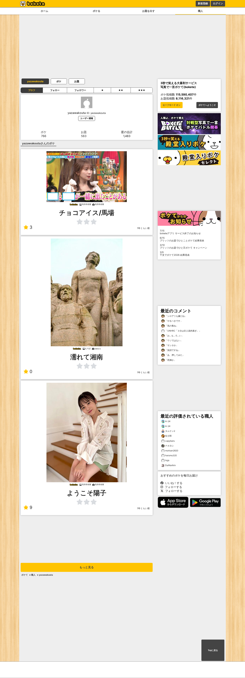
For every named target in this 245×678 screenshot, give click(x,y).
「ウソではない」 (173, 340)
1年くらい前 (143, 228)
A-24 (167, 421)
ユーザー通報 (86, 118)
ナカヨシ (169, 445)
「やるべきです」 (173, 321)
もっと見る (86, 567)
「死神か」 (170, 360)
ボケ (58, 81)
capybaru (170, 440)
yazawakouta (35, 81)
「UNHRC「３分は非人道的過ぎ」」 (183, 330)
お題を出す (148, 10)
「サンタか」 (171, 345)
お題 (76, 81)
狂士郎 (168, 435)
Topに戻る (213, 650)
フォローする (172, 487)
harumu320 (171, 455)
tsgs (167, 460)
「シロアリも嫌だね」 (176, 316)
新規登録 (203, 3)
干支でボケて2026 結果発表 (175, 253)
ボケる (96, 10)
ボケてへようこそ (207, 105)
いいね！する (172, 483)
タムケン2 (170, 431)
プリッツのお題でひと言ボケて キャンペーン (183, 246)
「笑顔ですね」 (172, 350)
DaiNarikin (170, 465)
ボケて (24, 574)
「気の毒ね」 (171, 325)
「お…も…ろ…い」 (174, 335)
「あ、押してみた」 (175, 355)
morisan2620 (171, 450)
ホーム (44, 10)
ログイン (218, 3)
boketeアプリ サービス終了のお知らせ (180, 232)
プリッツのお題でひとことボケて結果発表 (182, 239)
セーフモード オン (171, 105)
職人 (200, 10)
